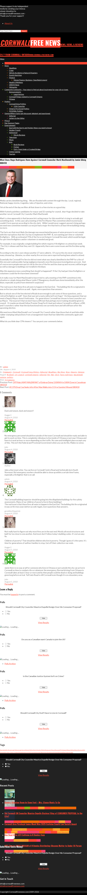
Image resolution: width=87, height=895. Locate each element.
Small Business (63, 832)
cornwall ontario (32, 374)
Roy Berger (9, 750)
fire (48, 374)
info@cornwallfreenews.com (12, 886)
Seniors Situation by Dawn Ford (63, 808)
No (8, 614)
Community (4, 167)
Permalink (9, 420)
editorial (42, 374)
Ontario (64, 167)
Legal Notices (15, 750)
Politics (68, 821)
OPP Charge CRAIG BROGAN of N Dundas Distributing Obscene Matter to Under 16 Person (43, 845)
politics (10, 377)
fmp (52, 374)
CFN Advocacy (63, 750)
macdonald (78, 374)
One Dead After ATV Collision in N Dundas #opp (25, 834)
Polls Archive (10, 663)
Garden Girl (25, 752)
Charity (35, 750)
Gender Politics (41, 750)
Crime (30, 851)
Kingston (56, 829)
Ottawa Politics (70, 750)
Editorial (38, 167)
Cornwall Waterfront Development (45, 752)
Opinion (71, 167)
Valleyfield (60, 752)
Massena (57, 750)
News (59, 167)
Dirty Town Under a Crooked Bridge (13, 752)
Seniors (48, 808)
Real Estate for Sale (68, 752)
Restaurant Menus (50, 750)
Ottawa (42, 832)
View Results (43, 622)
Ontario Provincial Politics (28, 832)
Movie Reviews (78, 750)
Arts (6, 808)
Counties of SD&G (19, 829)
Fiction (55, 752)
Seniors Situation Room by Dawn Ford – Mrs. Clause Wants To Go (32, 802)
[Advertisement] (40, 345)
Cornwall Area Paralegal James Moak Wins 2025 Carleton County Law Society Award (41, 824)
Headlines (46, 167)
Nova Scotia (3, 750)
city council (19, 374)
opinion (3, 377)
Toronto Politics (29, 750)
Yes (8, 611)
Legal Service (22, 750)
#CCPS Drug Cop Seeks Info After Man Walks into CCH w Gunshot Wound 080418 (44, 387)
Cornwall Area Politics (26, 167)
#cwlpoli (10, 374)
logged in (14, 594)
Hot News (53, 167)
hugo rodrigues (66, 374)
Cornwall (13, 167)
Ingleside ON (47, 829)
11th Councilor (32, 752)
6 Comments (10, 380)
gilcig (57, 374)
